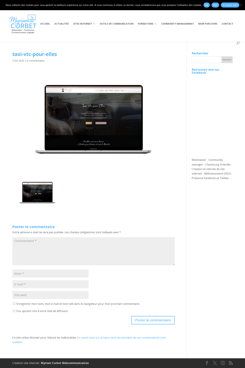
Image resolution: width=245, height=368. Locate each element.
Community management (177, 24)
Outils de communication (117, 24)
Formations (146, 24)
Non (215, 5)
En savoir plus (230, 5)
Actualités (61, 24)
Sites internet (82, 24)
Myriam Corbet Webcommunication (64, 363)
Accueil (45, 24)
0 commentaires (35, 60)
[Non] (240, 5)
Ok (206, 5)
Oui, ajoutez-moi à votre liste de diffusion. (42, 311)
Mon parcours (207, 24)
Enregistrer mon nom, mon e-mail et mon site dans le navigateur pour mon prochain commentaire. (78, 304)
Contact (227, 24)
